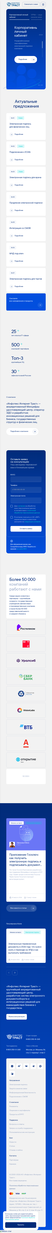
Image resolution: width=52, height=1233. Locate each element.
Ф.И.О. (12, 475)
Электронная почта (17, 496)
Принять (20, 1225)
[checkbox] (11, 506)
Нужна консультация (17, 1017)
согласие (21, 506)
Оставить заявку (26, 529)
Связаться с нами (31, 4)
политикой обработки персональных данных (27, 512)
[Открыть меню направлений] (43, 4)
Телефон (13, 485)
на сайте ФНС (22, 549)
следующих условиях (32, 522)
